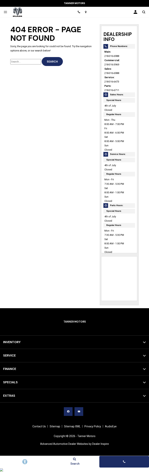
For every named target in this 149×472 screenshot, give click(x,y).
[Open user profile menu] (135, 12)
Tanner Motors (86, 436)
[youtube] (78, 411)
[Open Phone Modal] (78, 12)
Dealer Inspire (100, 443)
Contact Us (39, 426)
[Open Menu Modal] (5, 12)
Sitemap (55, 426)
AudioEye (111, 426)
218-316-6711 (111, 90)
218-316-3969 (111, 64)
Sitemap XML (72, 426)
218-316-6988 (111, 56)
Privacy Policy (92, 426)
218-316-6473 (111, 81)
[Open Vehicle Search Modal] (143, 12)
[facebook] (68, 411)
